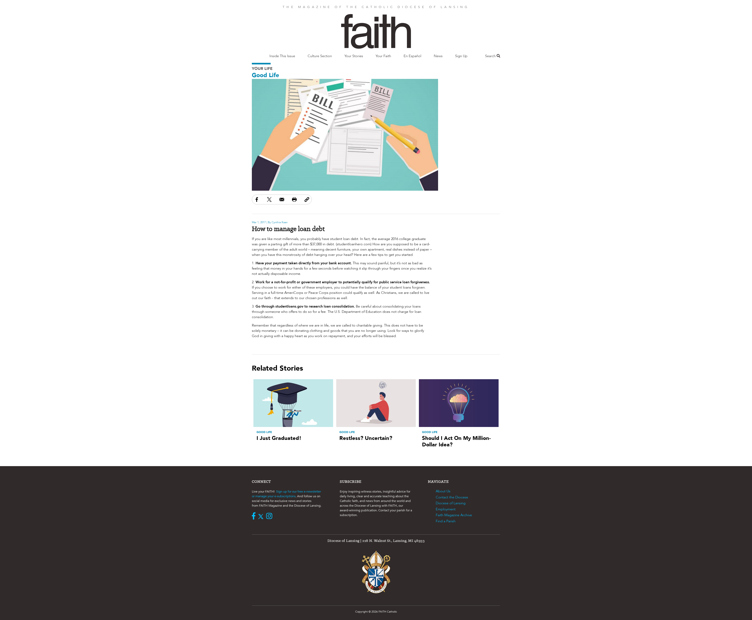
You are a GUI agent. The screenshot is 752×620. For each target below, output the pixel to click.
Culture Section (320, 56)
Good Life (265, 75)
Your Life (262, 68)
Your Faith (383, 56)
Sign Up (461, 56)
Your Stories (353, 56)
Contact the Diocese (452, 497)
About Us (443, 491)
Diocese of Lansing (450, 503)
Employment (446, 509)
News (438, 56)
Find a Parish (446, 521)
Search (491, 56)
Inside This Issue (282, 56)
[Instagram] (270, 516)
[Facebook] (254, 516)
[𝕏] (261, 516)
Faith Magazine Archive (454, 515)
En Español (412, 56)
